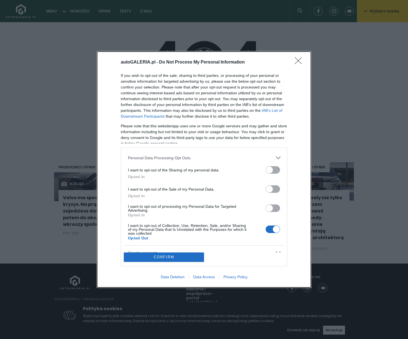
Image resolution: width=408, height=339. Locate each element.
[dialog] (204, 169)
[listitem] (204, 158)
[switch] (273, 170)
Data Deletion (173, 277)
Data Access (204, 277)
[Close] (300, 62)
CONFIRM (164, 257)
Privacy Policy (235, 277)
